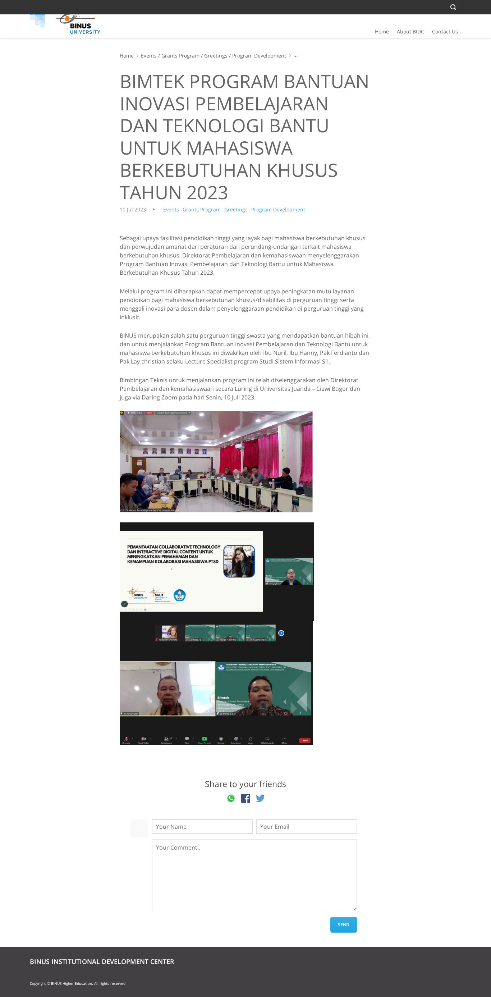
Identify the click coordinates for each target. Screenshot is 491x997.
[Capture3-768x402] (245, 461)
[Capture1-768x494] (245, 683)
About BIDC (410, 31)
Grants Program (180, 55)
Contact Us (445, 31)
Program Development (259, 55)
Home (382, 31)
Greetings (216, 55)
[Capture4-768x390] (245, 571)
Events (149, 55)
